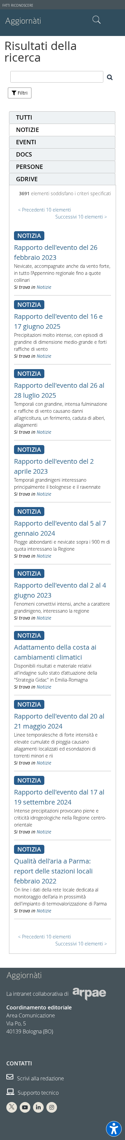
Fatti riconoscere (17, 5)
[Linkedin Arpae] (38, 1107)
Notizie (44, 287)
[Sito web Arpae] (89, 993)
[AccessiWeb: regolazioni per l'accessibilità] (114, 1129)
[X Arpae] (11, 1107)
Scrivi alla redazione (40, 1078)
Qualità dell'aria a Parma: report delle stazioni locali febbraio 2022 (53, 870)
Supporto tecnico (37, 1092)
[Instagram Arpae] (51, 1107)
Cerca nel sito (96, 20)
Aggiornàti (23, 21)
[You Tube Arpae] (25, 1107)
